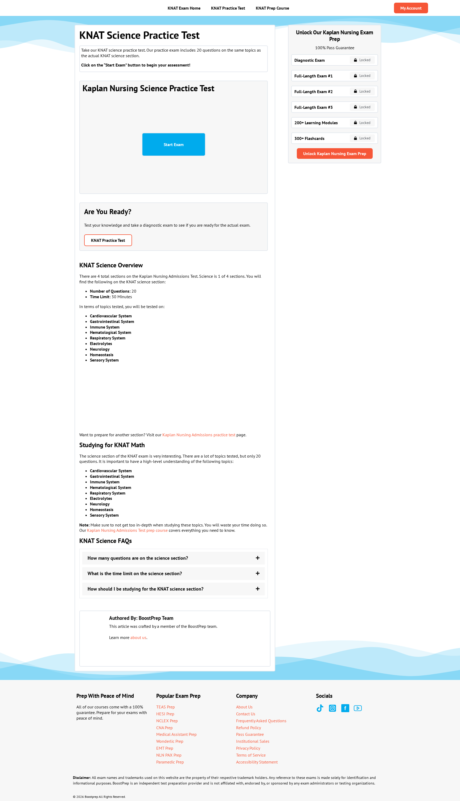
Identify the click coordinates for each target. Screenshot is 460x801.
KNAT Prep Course (272, 8)
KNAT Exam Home (184, 8)
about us (138, 637)
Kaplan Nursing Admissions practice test (198, 434)
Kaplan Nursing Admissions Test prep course (127, 530)
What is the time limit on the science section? (135, 573)
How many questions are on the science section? (138, 558)
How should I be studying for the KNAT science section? (145, 589)
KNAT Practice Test (228, 8)
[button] (173, 558)
